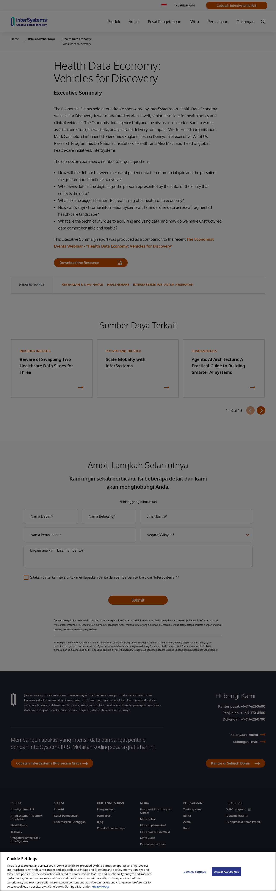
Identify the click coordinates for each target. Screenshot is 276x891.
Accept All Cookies (226, 871)
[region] (138, 871)
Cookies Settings (195, 871)
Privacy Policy (100, 886)
